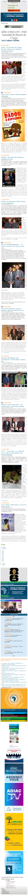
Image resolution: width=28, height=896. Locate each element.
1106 (3, 559)
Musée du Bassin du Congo (11, 885)
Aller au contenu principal (14, 1)
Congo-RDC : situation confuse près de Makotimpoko (13, 636)
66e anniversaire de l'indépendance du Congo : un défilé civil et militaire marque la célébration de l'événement (13, 680)
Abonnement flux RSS (5, 891)
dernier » (3, 564)
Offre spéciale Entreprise (6, 893)
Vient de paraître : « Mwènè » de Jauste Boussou (14, 641)
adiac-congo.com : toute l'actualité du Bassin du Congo (14, 34)
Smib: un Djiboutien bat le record (8, 673)
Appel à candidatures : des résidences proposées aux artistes (13, 630)
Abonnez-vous (4, 889)
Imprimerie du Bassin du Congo (11, 887)
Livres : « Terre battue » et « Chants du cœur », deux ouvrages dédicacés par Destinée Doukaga (12, 453)
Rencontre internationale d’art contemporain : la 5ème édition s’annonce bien (13, 359)
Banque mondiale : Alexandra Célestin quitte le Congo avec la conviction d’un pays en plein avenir (13, 669)
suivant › (4, 563)
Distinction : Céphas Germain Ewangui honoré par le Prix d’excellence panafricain (13, 653)
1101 (3, 553)
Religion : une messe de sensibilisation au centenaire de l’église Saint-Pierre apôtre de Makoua (14, 619)
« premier (3, 547)
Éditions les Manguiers (10, 886)
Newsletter (3, 890)
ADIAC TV (8, 883)
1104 (3, 557)
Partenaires (8, 877)
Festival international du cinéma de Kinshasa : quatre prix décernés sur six (12, 309)
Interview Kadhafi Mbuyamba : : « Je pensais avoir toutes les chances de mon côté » (12, 246)
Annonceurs (15, 877)
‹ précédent (4, 548)
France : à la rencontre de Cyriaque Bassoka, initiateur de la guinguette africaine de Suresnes (11, 49)
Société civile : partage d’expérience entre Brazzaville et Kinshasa (14, 647)
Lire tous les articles (7, 584)
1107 (3, 561)
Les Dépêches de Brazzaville (11, 881)
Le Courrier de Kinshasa (10, 882)
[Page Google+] (14, 20)
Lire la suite (8, 89)
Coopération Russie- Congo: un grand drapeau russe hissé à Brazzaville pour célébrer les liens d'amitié (13, 677)
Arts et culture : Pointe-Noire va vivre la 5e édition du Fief (13, 505)
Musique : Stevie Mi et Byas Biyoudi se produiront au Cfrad (12, 158)
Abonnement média (5, 892)
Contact (21, 877)
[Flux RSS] (16, 20)
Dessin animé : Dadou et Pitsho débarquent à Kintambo (13, 95)
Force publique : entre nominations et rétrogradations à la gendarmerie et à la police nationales (12, 664)
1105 (3, 558)
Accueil (3, 877)
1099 (3, 551)
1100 (3, 552)
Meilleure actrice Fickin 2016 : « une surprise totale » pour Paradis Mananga (12, 405)
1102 (3, 554)
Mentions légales (10, 879)
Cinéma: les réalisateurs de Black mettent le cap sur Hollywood (13, 202)
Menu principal (4, 23)
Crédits (3, 879)
